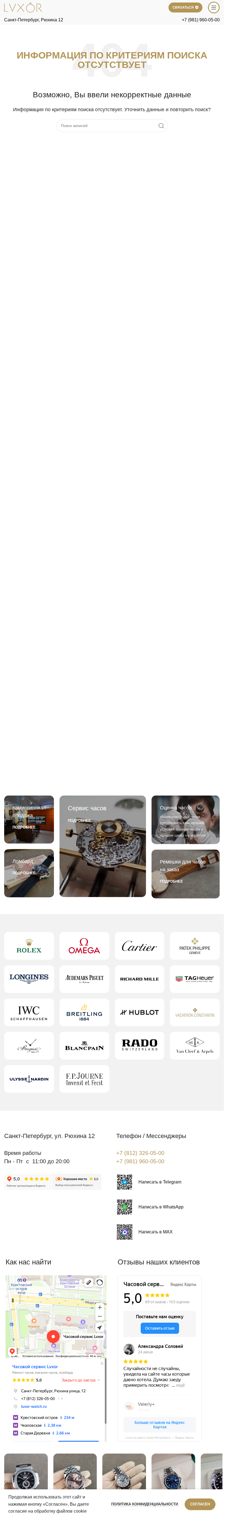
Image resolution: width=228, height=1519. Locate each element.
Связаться (183, 7)
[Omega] (84, 946)
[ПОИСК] (161, 125)
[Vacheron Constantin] (195, 1012)
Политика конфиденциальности (145, 1504)
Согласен (200, 1504)
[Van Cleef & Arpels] (195, 1046)
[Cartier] (140, 946)
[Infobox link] (148, 1182)
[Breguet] (29, 1046)
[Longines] (29, 979)
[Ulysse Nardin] (29, 1079)
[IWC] (29, 1012)
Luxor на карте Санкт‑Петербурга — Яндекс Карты (159, 1437)
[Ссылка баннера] (29, 820)
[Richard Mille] (140, 979)
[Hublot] (140, 1012)
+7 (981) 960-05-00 (201, 19)
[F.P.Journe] (84, 1079)
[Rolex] (29, 946)
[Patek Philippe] (195, 946)
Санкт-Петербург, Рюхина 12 (33, 19)
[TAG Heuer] (195, 979)
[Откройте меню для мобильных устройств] (213, 7)
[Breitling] (84, 1012)
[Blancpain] (84, 1046)
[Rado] (140, 1046)
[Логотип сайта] (23, 7)
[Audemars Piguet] (84, 979)
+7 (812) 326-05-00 (140, 1153)
